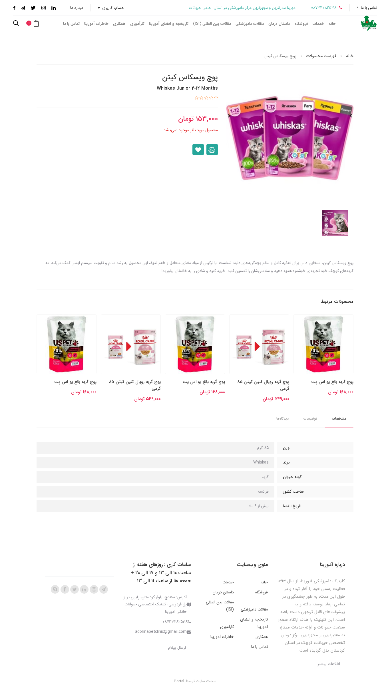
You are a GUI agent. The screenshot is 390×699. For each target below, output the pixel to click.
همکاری (119, 24)
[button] (32, 23)
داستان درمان (279, 24)
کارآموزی (137, 24)
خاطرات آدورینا (96, 24)
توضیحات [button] (310, 418)
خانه (332, 24)
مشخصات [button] (339, 418)
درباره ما (76, 8)
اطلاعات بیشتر (328, 664)
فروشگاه (301, 24)
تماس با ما (369, 8)
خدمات (318, 24)
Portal (179, 681)
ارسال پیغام (177, 647)
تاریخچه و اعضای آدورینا (168, 24)
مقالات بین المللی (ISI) (212, 24)
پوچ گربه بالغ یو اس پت (332, 381)
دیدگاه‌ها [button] (282, 418)
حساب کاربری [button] (112, 8)
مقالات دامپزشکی (250, 24)
